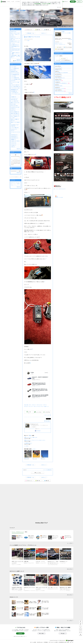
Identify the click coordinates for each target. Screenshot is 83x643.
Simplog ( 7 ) (13, 108)
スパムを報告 (33, 642)
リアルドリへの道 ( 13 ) (15, 84)
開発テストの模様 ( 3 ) (15, 119)
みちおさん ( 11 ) (14, 129)
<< (13, 154)
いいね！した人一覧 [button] (47, 415)
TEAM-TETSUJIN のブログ (60, 77)
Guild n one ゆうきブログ (60, 91)
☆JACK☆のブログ (58, 75)
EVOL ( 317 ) (13, 110)
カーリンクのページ (58, 67)
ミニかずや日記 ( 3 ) (14, 92)
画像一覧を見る (17, 60)
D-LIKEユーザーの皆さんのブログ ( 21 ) (15, 142)
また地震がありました (28, 443)
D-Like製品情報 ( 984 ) (15, 74)
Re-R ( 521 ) (13, 80)
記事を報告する (48, 420)
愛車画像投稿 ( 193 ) (14, 89)
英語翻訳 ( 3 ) (13, 139)
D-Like (63, 31)
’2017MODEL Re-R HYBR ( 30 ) (15, 125)
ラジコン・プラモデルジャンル (60, 44)
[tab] (18, 531)
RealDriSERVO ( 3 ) (14, 137)
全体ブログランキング (58, 43)
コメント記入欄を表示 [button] (47, 469)
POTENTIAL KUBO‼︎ (58, 85)
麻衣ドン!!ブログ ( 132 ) (15, 102)
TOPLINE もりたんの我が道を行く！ (62, 83)
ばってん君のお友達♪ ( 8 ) (15, 86)
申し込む (62, 633)
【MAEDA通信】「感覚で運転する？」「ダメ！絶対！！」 (15, 56)
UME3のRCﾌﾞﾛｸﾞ (59, 80)
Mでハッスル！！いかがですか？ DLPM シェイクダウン (15, 34)
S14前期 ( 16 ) (13, 96)
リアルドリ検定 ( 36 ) (15, 127)
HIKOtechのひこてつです (60, 88)
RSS (57, 196)
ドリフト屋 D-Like (18, 10)
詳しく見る (41, 633)
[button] (80, 634)
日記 (28, 40)
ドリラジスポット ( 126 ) (15, 88)
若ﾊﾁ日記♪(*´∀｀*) (58, 69)
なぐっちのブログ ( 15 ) (15, 115)
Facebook (38, 430)
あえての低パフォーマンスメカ (32, 36)
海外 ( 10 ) (13, 120)
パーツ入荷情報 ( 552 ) (15, 68)
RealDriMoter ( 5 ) (14, 134)
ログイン (79, 1)
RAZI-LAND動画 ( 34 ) (15, 111)
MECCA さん (13, 36)
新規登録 (73, 1)
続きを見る (70, 39)
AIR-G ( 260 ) (13, 104)
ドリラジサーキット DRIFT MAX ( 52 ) (14, 99)
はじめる (20, 633)
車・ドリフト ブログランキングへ (60, 188)
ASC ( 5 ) (12, 130)
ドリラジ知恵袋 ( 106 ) (15, 77)
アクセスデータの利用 (54, 642)
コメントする (38, 472)
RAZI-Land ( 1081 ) (14, 105)
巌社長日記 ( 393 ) (14, 71)
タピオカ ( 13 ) (13, 143)
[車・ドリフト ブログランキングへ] (57, 186)
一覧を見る (70, 93)
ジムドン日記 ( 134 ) (14, 101)
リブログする (47, 412)
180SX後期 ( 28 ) (14, 91)
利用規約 (46, 642)
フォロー (33, 426)
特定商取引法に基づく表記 (64, 642)
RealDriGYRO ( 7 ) (14, 136)
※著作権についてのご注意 (59, 197)
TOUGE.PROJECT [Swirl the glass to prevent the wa (15, 50)
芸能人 (26, 531)
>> (18, 154)
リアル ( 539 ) (13, 76)
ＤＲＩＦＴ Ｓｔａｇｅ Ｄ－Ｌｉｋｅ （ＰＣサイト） (15, 183)
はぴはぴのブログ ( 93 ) (15, 107)
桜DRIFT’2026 (13, 31)
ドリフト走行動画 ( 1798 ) (15, 79)
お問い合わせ (40, 642)
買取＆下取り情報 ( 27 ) (15, 113)
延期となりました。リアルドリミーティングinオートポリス (34, 440)
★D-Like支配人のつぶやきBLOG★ (61, 72)
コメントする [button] (38, 412)
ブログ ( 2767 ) (13, 66)
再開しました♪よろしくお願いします (30, 437)
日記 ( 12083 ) (13, 69)
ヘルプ (72, 642)
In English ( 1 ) (13, 145)
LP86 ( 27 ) (13, 146)
